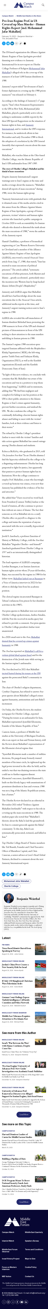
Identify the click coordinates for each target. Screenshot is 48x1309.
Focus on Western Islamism (9, 1268)
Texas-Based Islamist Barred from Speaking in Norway (16, 949)
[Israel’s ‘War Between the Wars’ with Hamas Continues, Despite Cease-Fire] (40, 1042)
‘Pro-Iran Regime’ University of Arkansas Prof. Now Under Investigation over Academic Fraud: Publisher (22, 1068)
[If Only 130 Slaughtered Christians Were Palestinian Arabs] (40, 982)
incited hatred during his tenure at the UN (21, 673)
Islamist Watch (8, 1241)
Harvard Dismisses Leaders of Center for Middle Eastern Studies (17, 1135)
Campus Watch (8, 16)
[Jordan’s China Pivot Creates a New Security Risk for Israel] (40, 965)
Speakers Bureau (32, 1241)
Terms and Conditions (34, 1249)
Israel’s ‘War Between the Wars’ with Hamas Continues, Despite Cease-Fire (16, 1046)
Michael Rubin (19, 1022)
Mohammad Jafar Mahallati (16, 881)
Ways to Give (30, 1259)
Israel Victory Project (10, 1259)
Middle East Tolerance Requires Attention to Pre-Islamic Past (16, 1017)
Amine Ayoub (18, 970)
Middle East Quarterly (34, 1232)
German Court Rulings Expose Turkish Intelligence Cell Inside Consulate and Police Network (15, 1000)
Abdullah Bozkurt (20, 1006)
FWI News (5, 945)
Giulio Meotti (18, 987)
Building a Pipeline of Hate (14, 1158)
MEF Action (6, 1276)
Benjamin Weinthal (25, 36)
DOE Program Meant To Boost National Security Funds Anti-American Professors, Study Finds (17, 1183)
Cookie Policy (30, 1267)
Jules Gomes (18, 954)
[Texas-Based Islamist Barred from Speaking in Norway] (40, 949)
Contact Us (29, 1276)
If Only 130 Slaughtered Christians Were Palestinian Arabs (17, 982)
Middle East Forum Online (13, 961)
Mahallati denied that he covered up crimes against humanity (21, 641)
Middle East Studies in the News (29, 16)
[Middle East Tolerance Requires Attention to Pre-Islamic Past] (40, 1017)
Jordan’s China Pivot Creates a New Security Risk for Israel (15, 966)
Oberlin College (11, 886)
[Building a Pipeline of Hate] (40, 1157)
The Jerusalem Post (10, 39)
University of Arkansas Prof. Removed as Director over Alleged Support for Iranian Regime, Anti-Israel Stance (22, 1093)
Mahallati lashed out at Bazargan (28, 578)
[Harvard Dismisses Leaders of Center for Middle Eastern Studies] (40, 1133)
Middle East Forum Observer (14, 1013)
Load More (24, 1114)
